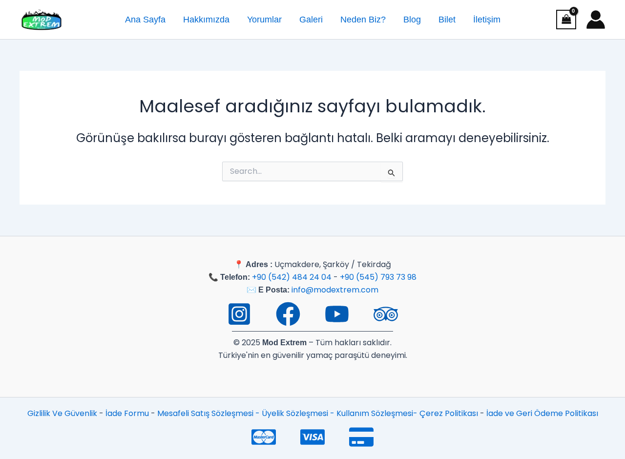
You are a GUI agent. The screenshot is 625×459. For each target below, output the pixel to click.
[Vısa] (312, 437)
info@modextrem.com (335, 289)
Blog (412, 19)
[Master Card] (263, 437)
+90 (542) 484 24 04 (292, 277)
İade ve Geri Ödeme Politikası (542, 413)
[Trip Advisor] (386, 314)
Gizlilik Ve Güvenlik (62, 413)
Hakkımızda (206, 19)
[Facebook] (288, 314)
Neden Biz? (363, 19)
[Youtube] (337, 314)
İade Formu (127, 413)
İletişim (486, 19)
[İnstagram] (239, 314)
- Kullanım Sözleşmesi (371, 413)
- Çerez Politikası (446, 413)
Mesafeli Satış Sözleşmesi (206, 413)
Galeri (311, 19)
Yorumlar (264, 19)
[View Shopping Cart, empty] (566, 19)
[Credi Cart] (361, 437)
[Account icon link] (595, 19)
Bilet (447, 19)
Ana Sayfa (145, 19)
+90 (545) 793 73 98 (378, 277)
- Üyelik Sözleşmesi (292, 413)
